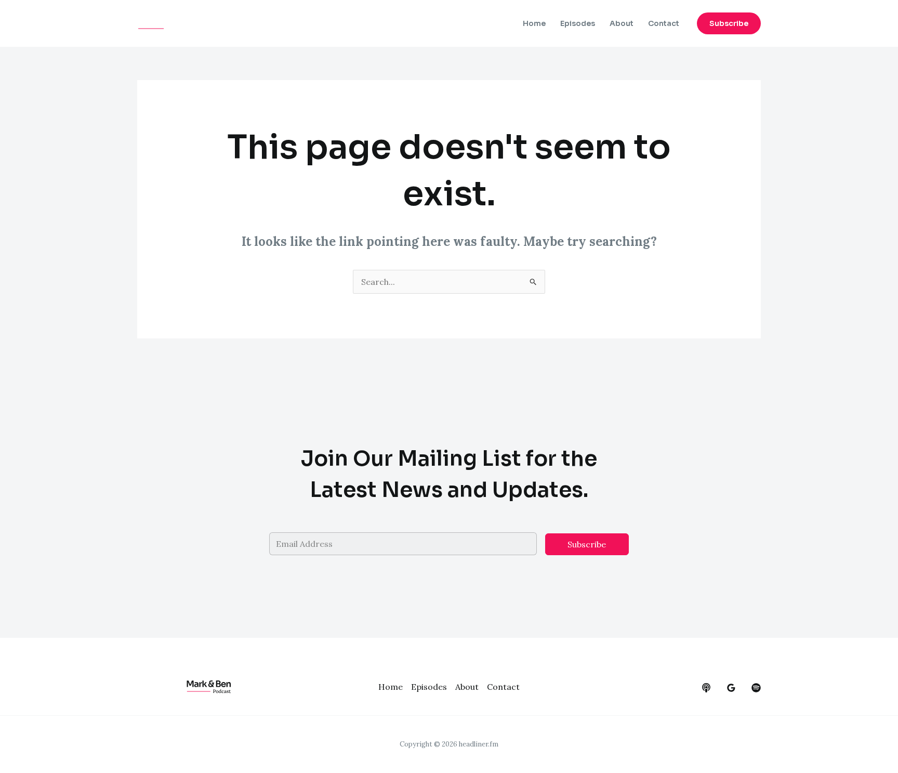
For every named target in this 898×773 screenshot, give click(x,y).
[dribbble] (756, 687)
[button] (729, 23)
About (621, 23)
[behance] (706, 687)
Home (534, 23)
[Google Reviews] (731, 687)
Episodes (577, 23)
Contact (663, 23)
